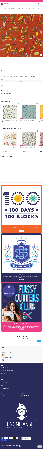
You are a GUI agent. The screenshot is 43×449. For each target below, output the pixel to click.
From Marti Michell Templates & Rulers (7, 370)
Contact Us (2, 377)
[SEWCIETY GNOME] (21, 254)
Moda (2, 11)
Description (3, 85)
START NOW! (21, 230)
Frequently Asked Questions (5, 380)
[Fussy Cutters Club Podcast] (21, 302)
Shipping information (5, 90)
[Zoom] (41, 55)
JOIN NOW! (21, 279)
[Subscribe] (39, 341)
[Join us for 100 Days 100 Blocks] (21, 205)
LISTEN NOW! (21, 329)
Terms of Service (3, 385)
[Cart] (39, 3)
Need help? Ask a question (6, 93)
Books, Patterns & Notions (5, 372)
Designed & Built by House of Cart (21, 446)
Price (2, 58)
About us (2, 379)
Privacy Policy (3, 386)
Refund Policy (3, 383)
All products (3, 373)
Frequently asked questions (6, 88)
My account (2, 390)
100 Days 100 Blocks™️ (4, 367)
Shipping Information (4, 382)
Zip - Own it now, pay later (5, 388)
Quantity (2, 70)
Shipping (2, 79)
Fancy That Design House (14, 128)
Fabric (2, 368)
